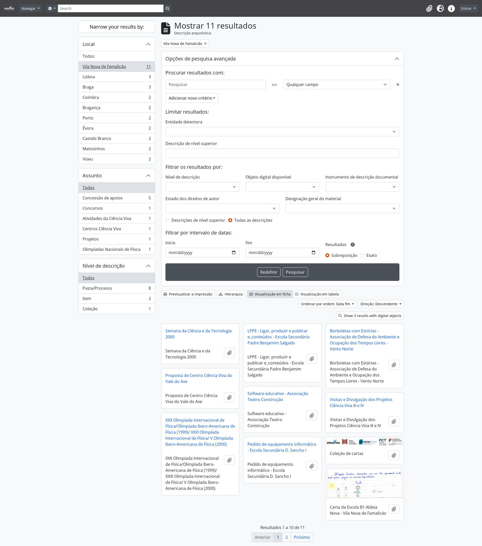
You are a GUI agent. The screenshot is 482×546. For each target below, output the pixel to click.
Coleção (116, 310)
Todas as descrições (253, 220)
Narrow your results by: (117, 26)
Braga (116, 88)
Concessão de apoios (116, 199)
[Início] (11, 8)
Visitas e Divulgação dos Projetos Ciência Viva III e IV (361, 402)
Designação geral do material (313, 198)
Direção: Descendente (379, 303)
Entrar (467, 8)
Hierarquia (233, 294)
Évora (116, 129)
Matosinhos (116, 150)
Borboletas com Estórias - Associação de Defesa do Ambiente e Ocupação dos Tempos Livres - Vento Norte (364, 340)
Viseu (116, 160)
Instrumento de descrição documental (361, 177)
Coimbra (116, 99)
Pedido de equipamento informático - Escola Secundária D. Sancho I (282, 447)
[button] (429, 8)
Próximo (302, 537)
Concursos (116, 209)
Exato (372, 255)
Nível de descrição (104, 265)
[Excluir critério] (397, 85)
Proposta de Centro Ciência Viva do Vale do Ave (198, 378)
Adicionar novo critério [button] (190, 98)
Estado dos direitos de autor (192, 198)
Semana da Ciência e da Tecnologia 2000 (198, 334)
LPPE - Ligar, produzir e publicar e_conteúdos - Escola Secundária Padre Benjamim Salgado (279, 337)
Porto (116, 119)
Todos (88, 56)
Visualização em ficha (272, 294)
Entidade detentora (183, 122)
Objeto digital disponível (268, 177)
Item (116, 300)
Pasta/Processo (116, 289)
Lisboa (116, 78)
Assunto (92, 175)
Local (89, 44)
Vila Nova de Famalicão (116, 68)
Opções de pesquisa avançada (200, 58)
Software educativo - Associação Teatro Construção (278, 396)
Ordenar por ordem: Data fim (326, 303)
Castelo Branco (116, 140)
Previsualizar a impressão (190, 294)
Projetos (116, 240)
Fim (249, 243)
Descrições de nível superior (198, 220)
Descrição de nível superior (191, 143)
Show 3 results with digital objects (372, 315)
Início (170, 243)
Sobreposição (344, 255)
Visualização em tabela (319, 294)
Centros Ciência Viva (116, 230)
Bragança (116, 109)
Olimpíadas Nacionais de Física (116, 250)
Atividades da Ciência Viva (116, 220)
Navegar (29, 8)
